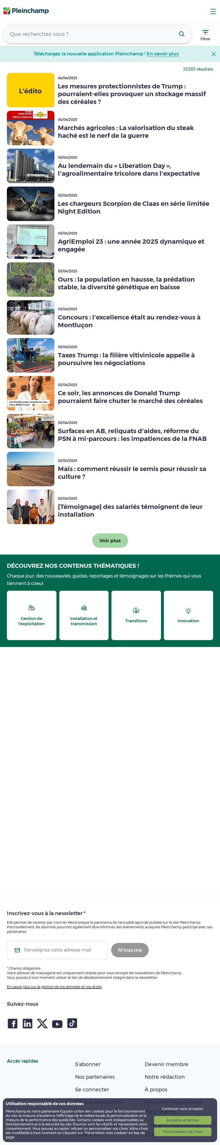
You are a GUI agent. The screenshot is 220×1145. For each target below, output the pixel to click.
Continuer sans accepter (182, 1109)
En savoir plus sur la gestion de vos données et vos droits (54, 987)
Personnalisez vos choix (182, 1131)
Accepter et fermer (182, 1120)
